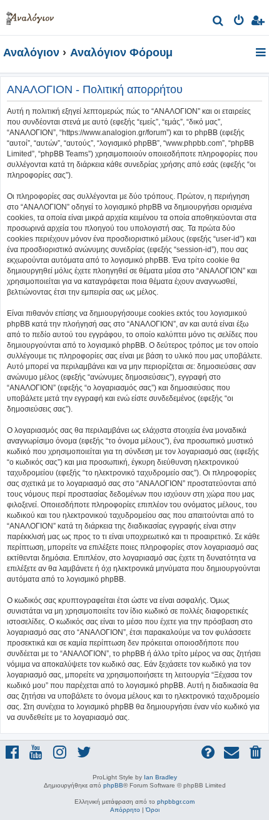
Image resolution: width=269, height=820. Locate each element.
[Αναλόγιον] (30, 16)
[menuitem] (218, 22)
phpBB (113, 785)
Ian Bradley (160, 777)
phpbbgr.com (176, 801)
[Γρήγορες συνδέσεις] (262, 53)
